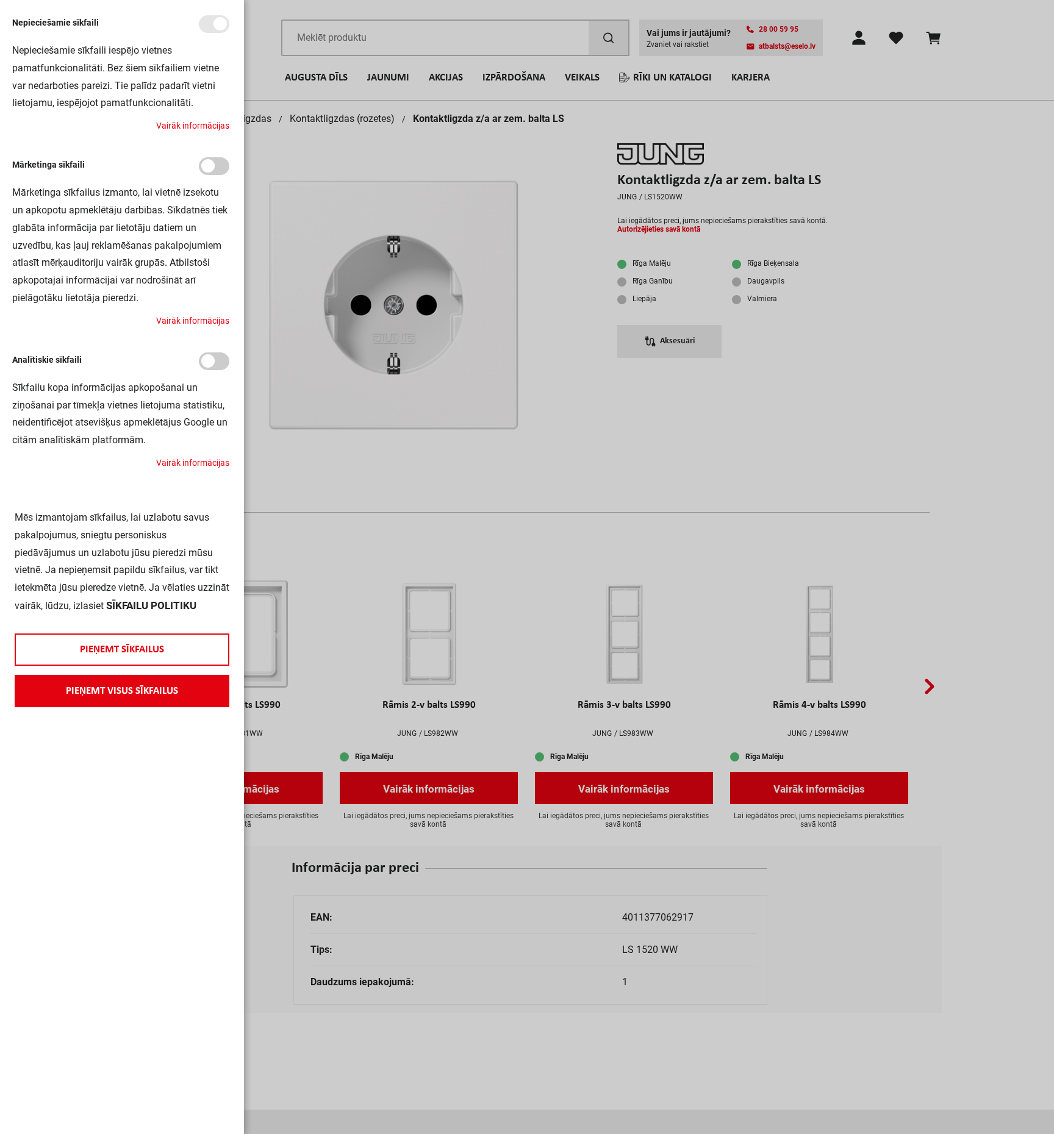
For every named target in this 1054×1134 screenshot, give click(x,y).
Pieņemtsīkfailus (122, 649)
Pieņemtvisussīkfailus (122, 691)
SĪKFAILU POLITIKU (151, 605)
